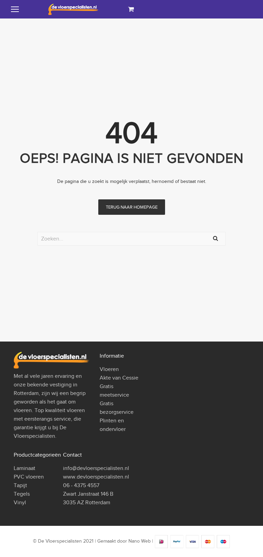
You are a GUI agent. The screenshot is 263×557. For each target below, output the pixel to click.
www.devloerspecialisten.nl (96, 477)
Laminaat (24, 468)
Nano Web (139, 541)
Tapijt (20, 485)
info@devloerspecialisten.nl (96, 468)
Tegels (22, 494)
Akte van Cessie (119, 378)
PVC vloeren (29, 477)
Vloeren (109, 369)
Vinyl (20, 502)
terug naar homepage (132, 207)
